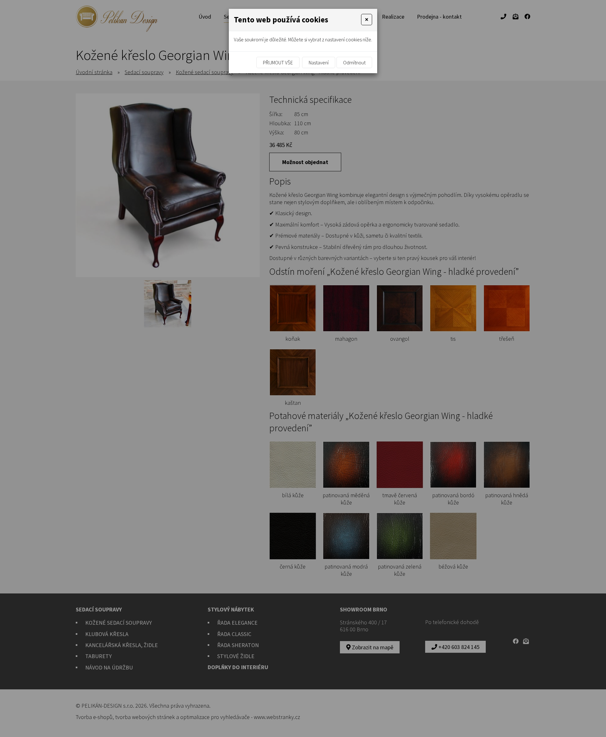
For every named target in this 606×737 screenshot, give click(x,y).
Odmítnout (354, 62)
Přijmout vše (278, 62)
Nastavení (319, 62)
